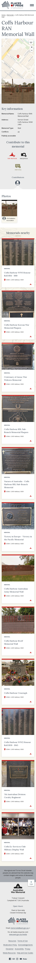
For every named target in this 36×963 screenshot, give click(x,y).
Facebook (10, 958)
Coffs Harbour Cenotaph (15, 693)
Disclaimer (10, 949)
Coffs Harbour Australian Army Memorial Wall (16, 590)
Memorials (10, 15)
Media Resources (9, 953)
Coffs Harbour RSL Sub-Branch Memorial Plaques (16, 430)
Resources (12, 941)
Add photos (24, 158)
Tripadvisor (13, 958)
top (32, 884)
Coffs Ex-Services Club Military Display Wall (15, 848)
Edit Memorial (12, 158)
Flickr (25, 958)
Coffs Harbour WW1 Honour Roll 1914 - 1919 (17, 274)
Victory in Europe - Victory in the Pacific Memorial (18, 538)
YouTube (20, 958)
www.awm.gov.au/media (18, 934)
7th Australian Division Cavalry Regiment (15, 796)
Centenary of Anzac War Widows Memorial (15, 378)
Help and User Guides (25, 953)
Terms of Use (22, 941)
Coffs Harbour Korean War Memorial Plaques (16, 326)
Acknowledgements (25, 945)
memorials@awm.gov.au (20, 928)
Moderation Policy (10, 945)
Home (4, 15)
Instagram (17, 958)
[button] (31, 5)
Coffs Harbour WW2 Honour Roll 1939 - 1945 (17, 743)
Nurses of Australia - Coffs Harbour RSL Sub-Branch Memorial (16, 484)
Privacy (27, 949)
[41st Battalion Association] (17, 182)
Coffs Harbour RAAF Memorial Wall (13, 642)
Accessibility (19, 949)
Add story (18, 170)
